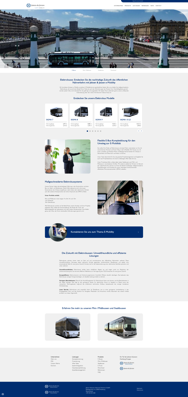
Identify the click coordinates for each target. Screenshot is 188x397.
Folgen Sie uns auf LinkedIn (137, 1)
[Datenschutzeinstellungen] (2, 394)
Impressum (139, 388)
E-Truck (100, 366)
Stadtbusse (101, 363)
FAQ (99, 372)
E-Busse (100, 359)
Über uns (53, 359)
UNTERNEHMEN (118, 5)
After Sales (75, 363)
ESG (52, 361)
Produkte (128, 5)
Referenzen (145, 5)
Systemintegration (77, 366)
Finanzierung (76, 361)
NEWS (152, 5)
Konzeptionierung (77, 359)
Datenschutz (140, 390)
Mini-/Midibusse (103, 361)
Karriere (53, 366)
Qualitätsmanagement (78, 370)
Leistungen (136, 5)
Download (101, 368)
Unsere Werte (55, 363)
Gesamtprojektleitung (78, 368)
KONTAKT (158, 5)
